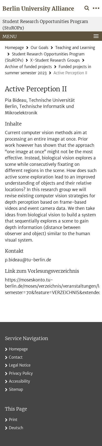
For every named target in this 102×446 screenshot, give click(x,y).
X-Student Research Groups (55, 60)
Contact (16, 357)
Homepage (14, 47)
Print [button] (13, 419)
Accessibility (19, 381)
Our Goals (39, 47)
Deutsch (16, 427)
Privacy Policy (21, 373)
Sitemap (16, 389)
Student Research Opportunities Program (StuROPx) (45, 25)
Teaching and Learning (75, 47)
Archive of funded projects (28, 66)
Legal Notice (19, 365)
